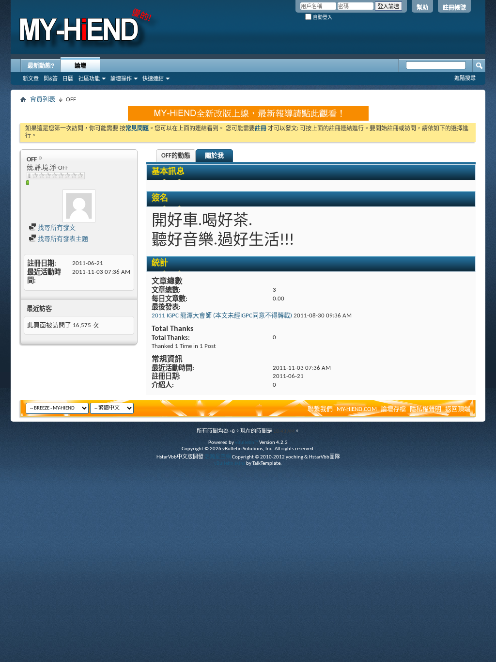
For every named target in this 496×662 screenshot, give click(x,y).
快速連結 (153, 78)
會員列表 (42, 99)
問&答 (51, 78)
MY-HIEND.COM (357, 409)
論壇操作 (121, 78)
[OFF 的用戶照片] (79, 206)
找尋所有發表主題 (62, 239)
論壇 (80, 66)
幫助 (422, 7)
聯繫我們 (320, 409)
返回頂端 (457, 409)
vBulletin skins (229, 463)
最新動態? (41, 66)
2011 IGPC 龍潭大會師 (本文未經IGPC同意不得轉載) (222, 316)
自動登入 (321, 17)
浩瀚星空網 (217, 457)
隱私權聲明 (425, 409)
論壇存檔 (393, 409)
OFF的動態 (175, 156)
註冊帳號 (454, 7)
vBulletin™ (246, 442)
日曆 (67, 78)
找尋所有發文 (56, 228)
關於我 (214, 156)
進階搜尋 (465, 78)
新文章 (31, 78)
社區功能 (89, 78)
